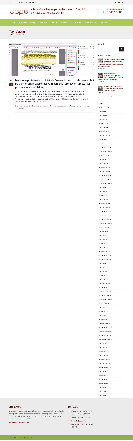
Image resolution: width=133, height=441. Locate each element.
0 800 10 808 (114, 12)
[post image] (52, 59)
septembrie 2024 (104, 183)
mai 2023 (102, 239)
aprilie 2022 (102, 275)
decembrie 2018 (104, 379)
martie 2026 (103, 127)
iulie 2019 (102, 371)
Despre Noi (23, 23)
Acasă (12, 23)
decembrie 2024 (104, 175)
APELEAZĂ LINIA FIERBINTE (115, 9)
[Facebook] (115, 2)
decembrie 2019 (104, 367)
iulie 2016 (102, 395)
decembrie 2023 (104, 211)
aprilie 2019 (102, 375)
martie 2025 (103, 163)
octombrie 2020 (104, 335)
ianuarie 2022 (103, 283)
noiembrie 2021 (104, 291)
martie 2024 (103, 199)
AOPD (39, 106)
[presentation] (10, 59)
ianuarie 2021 (103, 323)
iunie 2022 (102, 267)
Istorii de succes (90, 23)
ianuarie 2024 (103, 207)
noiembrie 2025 (104, 143)
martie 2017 (103, 391)
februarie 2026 (103, 131)
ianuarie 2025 (103, 171)
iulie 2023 (102, 231)
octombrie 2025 (104, 147)
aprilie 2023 (102, 243)
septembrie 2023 (104, 223)
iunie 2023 (102, 235)
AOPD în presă (75, 23)
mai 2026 (102, 119)
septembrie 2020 (104, 339)
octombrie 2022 (104, 259)
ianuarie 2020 (103, 363)
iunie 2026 (102, 115)
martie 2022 (103, 279)
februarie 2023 (103, 251)
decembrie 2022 (104, 255)
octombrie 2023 (104, 219)
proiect (76, 106)
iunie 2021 (102, 307)
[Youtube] (119, 2)
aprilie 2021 (102, 311)
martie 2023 (103, 247)
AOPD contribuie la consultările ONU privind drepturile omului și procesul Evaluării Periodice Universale (110, 76)
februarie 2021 (103, 319)
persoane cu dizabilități (60, 106)
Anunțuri (54, 23)
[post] (100, 60)
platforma (71, 106)
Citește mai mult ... (21, 108)
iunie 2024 (102, 187)
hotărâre (49, 106)
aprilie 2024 (102, 195)
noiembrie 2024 (104, 179)
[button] (51, 74)
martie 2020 (103, 355)
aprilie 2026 (102, 123)
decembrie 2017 (104, 383)
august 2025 (103, 155)
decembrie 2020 (104, 327)
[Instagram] (122, 2)
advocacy (34, 106)
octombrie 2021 (104, 295)
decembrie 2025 (104, 139)
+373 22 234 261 (17, 2)
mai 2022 (102, 271)
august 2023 (103, 227)
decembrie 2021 (104, 287)
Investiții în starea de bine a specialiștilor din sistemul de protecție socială (113, 88)
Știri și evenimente (22, 106)
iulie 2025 (102, 159)
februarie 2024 (103, 203)
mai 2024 (102, 191)
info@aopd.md (29, 2)
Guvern (44, 106)
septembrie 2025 (104, 151)
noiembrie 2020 (104, 331)
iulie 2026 (102, 111)
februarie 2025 (103, 167)
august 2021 (103, 303)
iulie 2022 (102, 263)
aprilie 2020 (102, 351)
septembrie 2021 (104, 299)
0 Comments (85, 106)
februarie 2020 (103, 359)
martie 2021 (103, 315)
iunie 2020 (102, 343)
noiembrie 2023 (104, 215)
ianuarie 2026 (103, 135)
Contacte (104, 23)
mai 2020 (102, 347)
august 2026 (103, 107)
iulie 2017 (102, 387)
